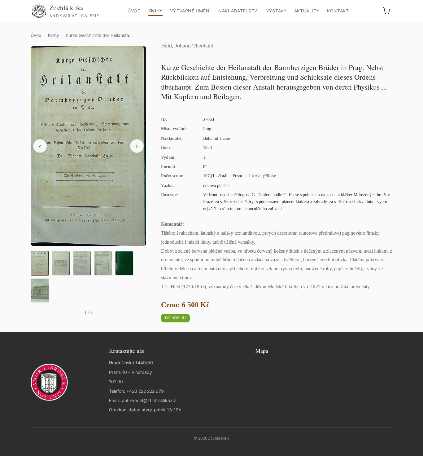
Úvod (134, 10)
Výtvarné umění (190, 10)
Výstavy (276, 10)
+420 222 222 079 (145, 391)
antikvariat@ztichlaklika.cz (149, 400)
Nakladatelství (238, 10)
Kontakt (338, 10)
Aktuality (307, 10)
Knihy (155, 10)
